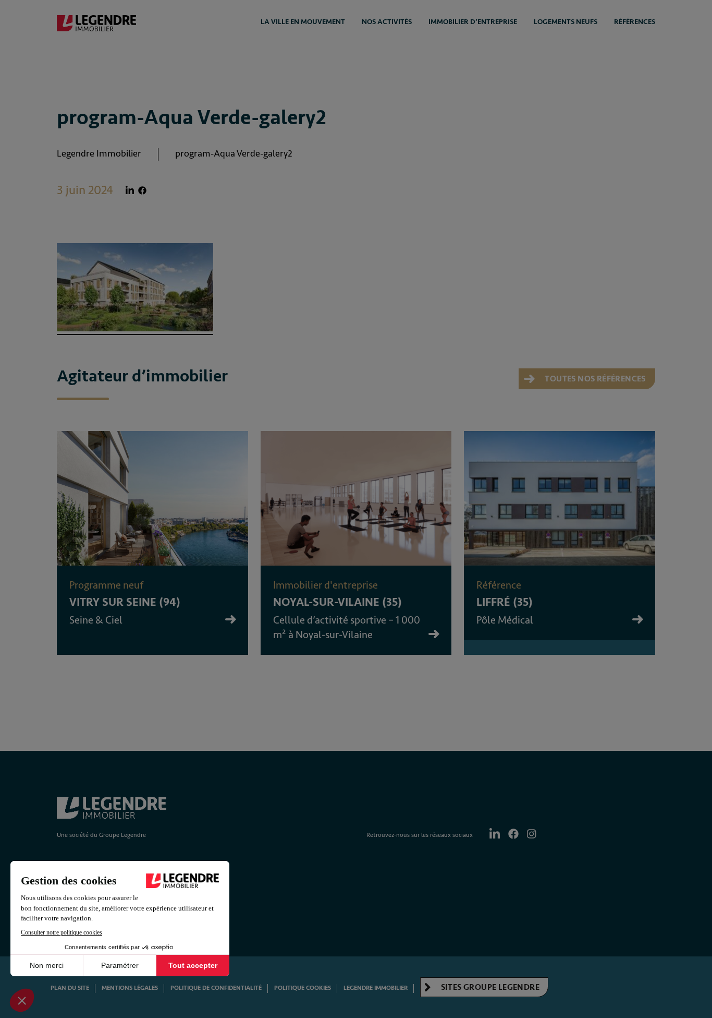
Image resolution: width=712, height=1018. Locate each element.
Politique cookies (302, 988)
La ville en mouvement (303, 21)
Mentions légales (130, 988)
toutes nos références (594, 379)
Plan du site (70, 988)
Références (634, 21)
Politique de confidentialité (216, 988)
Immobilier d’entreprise (472, 21)
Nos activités (387, 21)
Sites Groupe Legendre (489, 987)
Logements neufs (565, 21)
